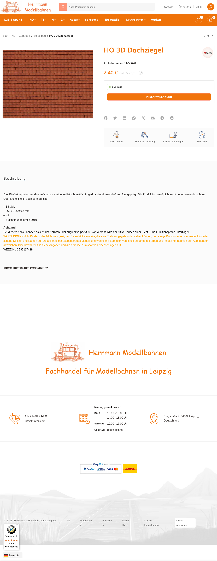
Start (5, 35)
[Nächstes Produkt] (212, 36)
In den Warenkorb (159, 97)
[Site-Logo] (26, 6)
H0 (13, 35)
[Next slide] (90, 84)
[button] (106, 118)
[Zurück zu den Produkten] (208, 36)
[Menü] (17, 525)
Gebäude (24, 35)
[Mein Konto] (211, 6)
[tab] (14, 178)
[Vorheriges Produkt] (204, 36)
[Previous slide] (6, 84)
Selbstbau (39, 35)
